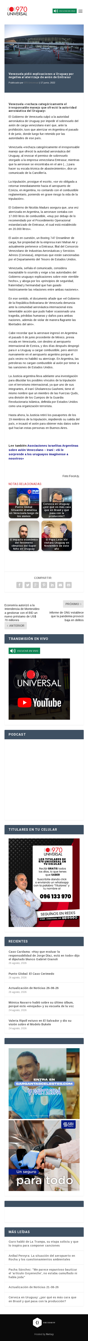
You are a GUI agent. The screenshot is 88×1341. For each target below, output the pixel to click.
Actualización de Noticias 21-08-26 (34, 1287)
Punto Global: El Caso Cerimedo (31, 973)
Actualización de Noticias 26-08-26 (34, 988)
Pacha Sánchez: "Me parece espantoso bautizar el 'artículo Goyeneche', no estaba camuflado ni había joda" (43, 1273)
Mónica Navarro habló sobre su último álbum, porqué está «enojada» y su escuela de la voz (41, 1004)
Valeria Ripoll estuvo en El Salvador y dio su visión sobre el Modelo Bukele (40, 1022)
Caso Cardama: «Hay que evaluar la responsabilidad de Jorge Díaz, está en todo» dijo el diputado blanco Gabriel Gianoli (44, 955)
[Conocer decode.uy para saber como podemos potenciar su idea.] (44, 1322)
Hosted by (44, 1334)
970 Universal (31, 82)
